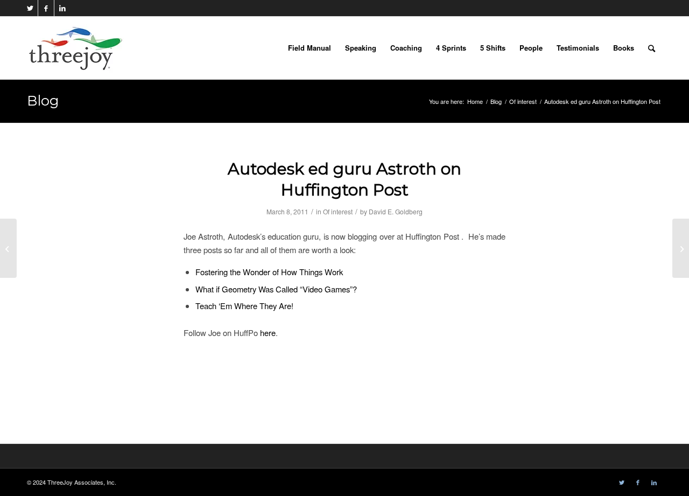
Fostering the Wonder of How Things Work (269, 271)
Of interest (338, 211)
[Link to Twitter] (30, 8)
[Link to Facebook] (46, 8)
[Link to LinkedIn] (62, 8)
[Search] (651, 48)
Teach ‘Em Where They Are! (244, 305)
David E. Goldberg (396, 211)
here (268, 332)
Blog (43, 100)
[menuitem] (309, 48)
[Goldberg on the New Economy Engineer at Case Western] (8, 248)
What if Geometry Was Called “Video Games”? (276, 289)
